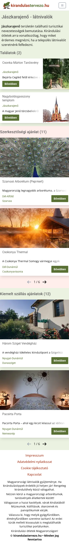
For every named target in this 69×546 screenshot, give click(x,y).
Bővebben (11, 83)
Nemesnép (8, 433)
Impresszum (34, 455)
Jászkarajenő (10, 72)
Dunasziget (9, 362)
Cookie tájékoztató (34, 468)
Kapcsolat (34, 474)
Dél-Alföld (8, 196)
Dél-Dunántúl (10, 266)
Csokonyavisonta (12, 271)
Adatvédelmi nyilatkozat (34, 462)
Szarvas (7, 200)
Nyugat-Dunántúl (12, 358)
